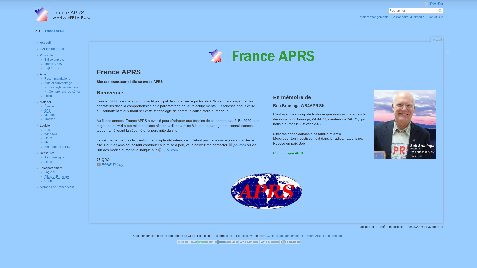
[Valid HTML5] (249, 241)
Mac (47, 142)
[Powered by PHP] (228, 241)
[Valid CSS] (269, 241)
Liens (48, 162)
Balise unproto (54, 59)
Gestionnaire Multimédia (407, 17)
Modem (49, 115)
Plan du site (435, 17)
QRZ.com (170, 150)
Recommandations (57, 78)
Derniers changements (373, 17)
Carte (48, 181)
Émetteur (50, 106)
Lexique (49, 96)
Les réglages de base (63, 87)
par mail (239, 145)
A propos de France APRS (57, 187)
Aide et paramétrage (58, 83)
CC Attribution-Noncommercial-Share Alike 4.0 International (304, 236)
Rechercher (440, 10)
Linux (48, 138)
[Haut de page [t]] (448, 52)
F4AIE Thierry (112, 165)
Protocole (46, 55)
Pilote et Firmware (56, 176)
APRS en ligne (54, 157)
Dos (47, 130)
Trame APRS (53, 64)
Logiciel (49, 172)
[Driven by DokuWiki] (290, 241)
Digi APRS (51, 68)
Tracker (49, 119)
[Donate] (208, 241)
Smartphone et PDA (57, 147)
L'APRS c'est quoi (52, 49)
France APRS (54, 31)
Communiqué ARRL (288, 153)
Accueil (45, 42)
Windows (50, 134)
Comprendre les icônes (64, 91)
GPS (47, 110)
